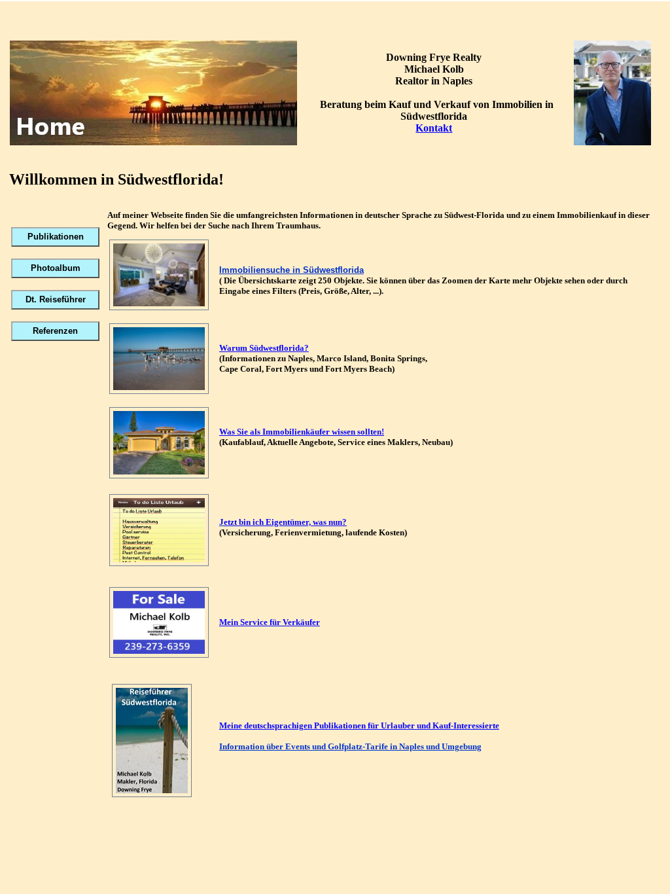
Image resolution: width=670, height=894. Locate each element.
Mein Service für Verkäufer (269, 622)
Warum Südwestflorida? (264, 348)
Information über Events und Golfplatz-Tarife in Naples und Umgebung (350, 746)
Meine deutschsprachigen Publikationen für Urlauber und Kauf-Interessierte (359, 725)
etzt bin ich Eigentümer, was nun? (285, 522)
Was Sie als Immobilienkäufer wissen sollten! (301, 432)
